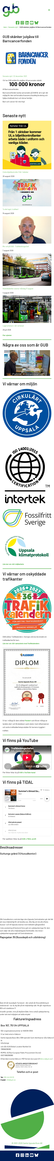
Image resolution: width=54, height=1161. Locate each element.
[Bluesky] (36, 23)
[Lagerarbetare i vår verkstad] (27, 309)
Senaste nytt (7, 76)
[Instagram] (22, 23)
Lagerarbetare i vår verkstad (13, 326)
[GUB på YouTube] (32, 1155)
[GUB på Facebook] (18, 1155)
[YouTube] (32, 23)
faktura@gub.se (45, 1059)
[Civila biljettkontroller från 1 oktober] (27, 145)
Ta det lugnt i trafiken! (10, 209)
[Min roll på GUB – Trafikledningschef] (27, 230)
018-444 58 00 (9, 1077)
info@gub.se (11, 1080)
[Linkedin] (27, 23)
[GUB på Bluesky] (36, 1155)
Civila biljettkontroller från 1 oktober (15, 172)
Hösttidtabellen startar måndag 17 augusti (18, 289)
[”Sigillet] (27, 1065)
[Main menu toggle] (49, 10)
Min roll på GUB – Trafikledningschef (16, 246)
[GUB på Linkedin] (27, 1155)
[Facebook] (18, 23)
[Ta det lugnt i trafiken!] (27, 193)
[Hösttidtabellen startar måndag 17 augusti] (27, 269)
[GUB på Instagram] (22, 1155)
